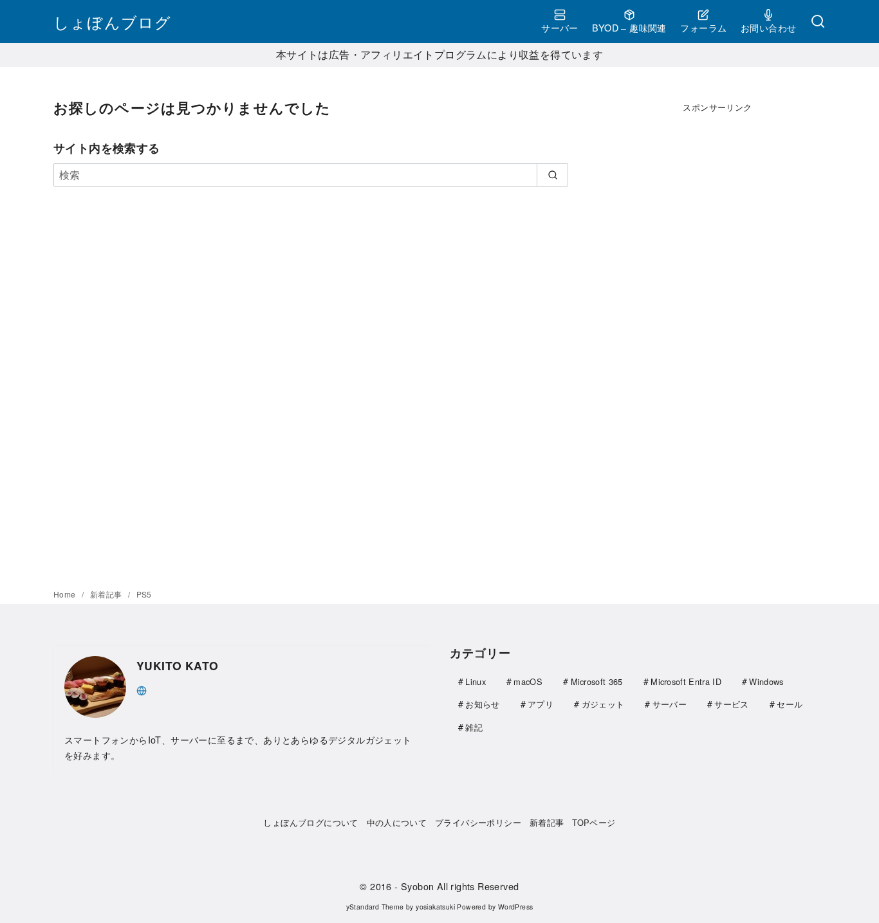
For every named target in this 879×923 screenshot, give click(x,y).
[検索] (818, 22)
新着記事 (107, 594)
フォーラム (703, 27)
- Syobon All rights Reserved (456, 886)
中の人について (397, 822)
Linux (475, 681)
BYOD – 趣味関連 (629, 27)
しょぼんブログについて (310, 822)
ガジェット (603, 704)
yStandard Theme (375, 906)
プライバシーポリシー (478, 822)
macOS (528, 681)
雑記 (474, 727)
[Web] (141, 689)
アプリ (540, 704)
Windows (766, 681)
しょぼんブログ (112, 21)
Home (65, 594)
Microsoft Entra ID (686, 681)
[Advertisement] (717, 325)
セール (789, 704)
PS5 (144, 594)
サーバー (559, 27)
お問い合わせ (768, 27)
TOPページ (593, 822)
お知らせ (482, 704)
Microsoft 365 (597, 681)
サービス (731, 704)
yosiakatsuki (435, 906)
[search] (552, 175)
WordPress (515, 906)
